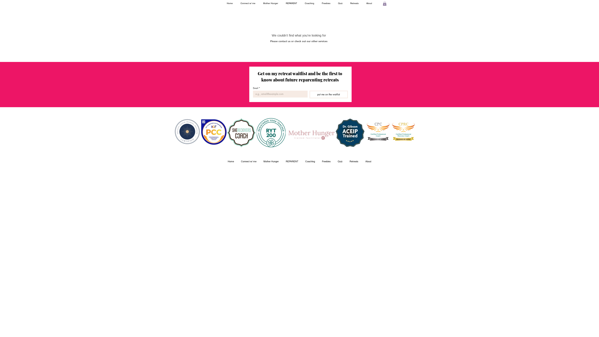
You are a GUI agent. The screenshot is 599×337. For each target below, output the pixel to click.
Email (256, 88)
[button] (385, 3)
